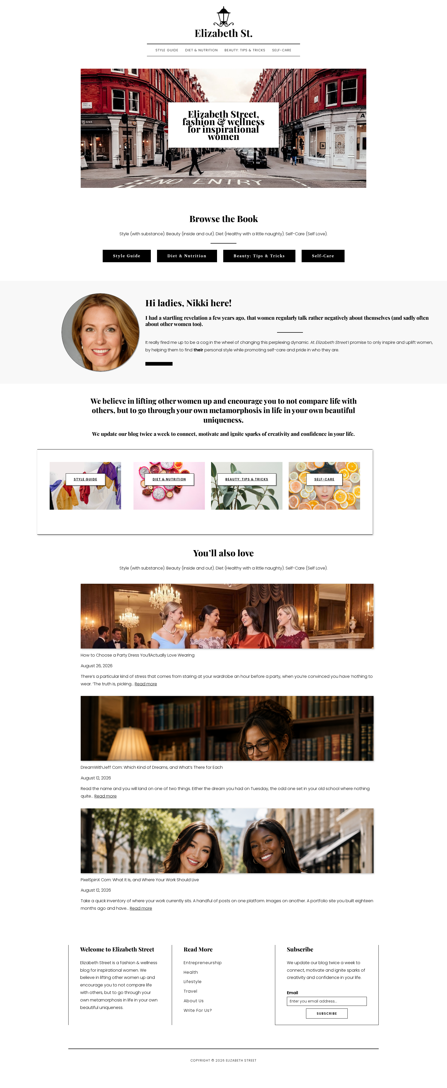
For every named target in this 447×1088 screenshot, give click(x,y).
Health (191, 972)
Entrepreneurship (203, 963)
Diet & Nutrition (201, 50)
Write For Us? (198, 1010)
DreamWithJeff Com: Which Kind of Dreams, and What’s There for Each (152, 767)
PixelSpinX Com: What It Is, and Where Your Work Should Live (140, 880)
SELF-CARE (324, 479)
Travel (190, 991)
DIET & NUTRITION (169, 479)
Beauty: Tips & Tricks (245, 50)
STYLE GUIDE (85, 479)
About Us (194, 1001)
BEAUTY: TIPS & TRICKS (246, 479)
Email (292, 993)
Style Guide (166, 50)
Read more (146, 684)
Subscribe (327, 1013)
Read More (159, 364)
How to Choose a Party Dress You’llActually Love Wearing (138, 655)
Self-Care (282, 50)
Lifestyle (193, 982)
